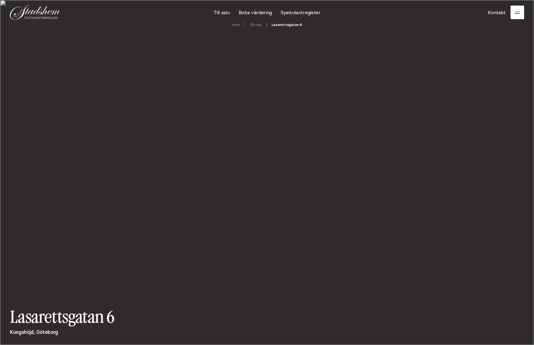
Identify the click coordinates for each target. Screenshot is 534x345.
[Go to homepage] (34, 12)
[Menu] (517, 12)
